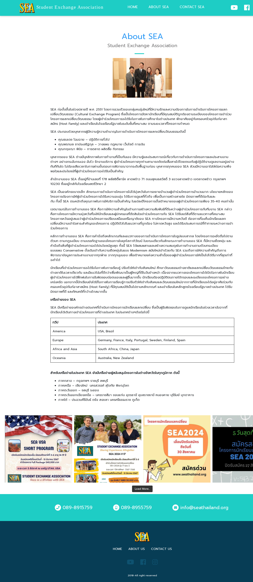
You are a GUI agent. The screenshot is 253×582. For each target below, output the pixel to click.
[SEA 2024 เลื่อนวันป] (177, 449)
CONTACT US (161, 549)
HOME (117, 549)
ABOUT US (136, 549)
